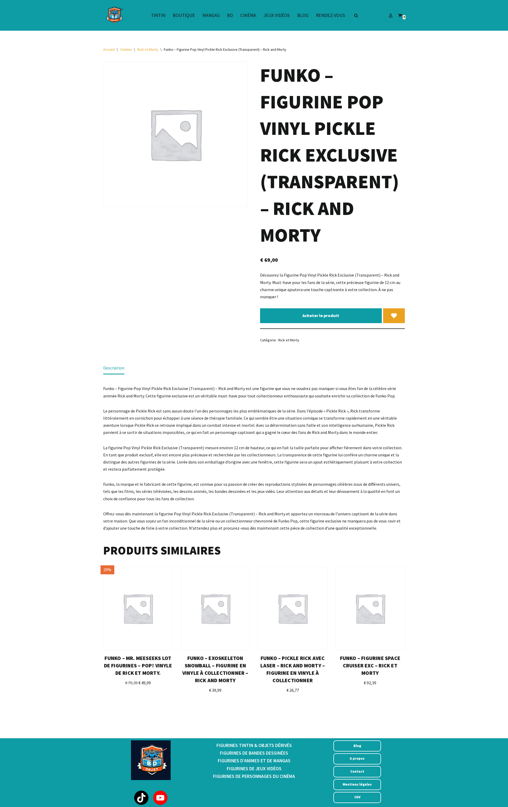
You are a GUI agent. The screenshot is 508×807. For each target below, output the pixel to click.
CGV (357, 797)
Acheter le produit (320, 315)
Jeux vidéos (277, 15)
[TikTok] (141, 798)
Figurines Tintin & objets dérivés (254, 745)
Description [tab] (113, 367)
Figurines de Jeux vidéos (254, 769)
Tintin (158, 15)
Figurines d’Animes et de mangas (254, 761)
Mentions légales (357, 784)
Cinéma (248, 15)
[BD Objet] (113, 15)
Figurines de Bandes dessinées (254, 753)
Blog (303, 15)
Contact (357, 771)
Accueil (109, 49)
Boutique (184, 15)
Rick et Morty (147, 49)
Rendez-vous (330, 15)
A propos (357, 758)
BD (230, 15)
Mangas (211, 15)
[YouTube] (160, 798)
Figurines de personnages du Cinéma (254, 776)
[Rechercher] (356, 15)
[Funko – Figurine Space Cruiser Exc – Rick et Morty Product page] (370, 608)
